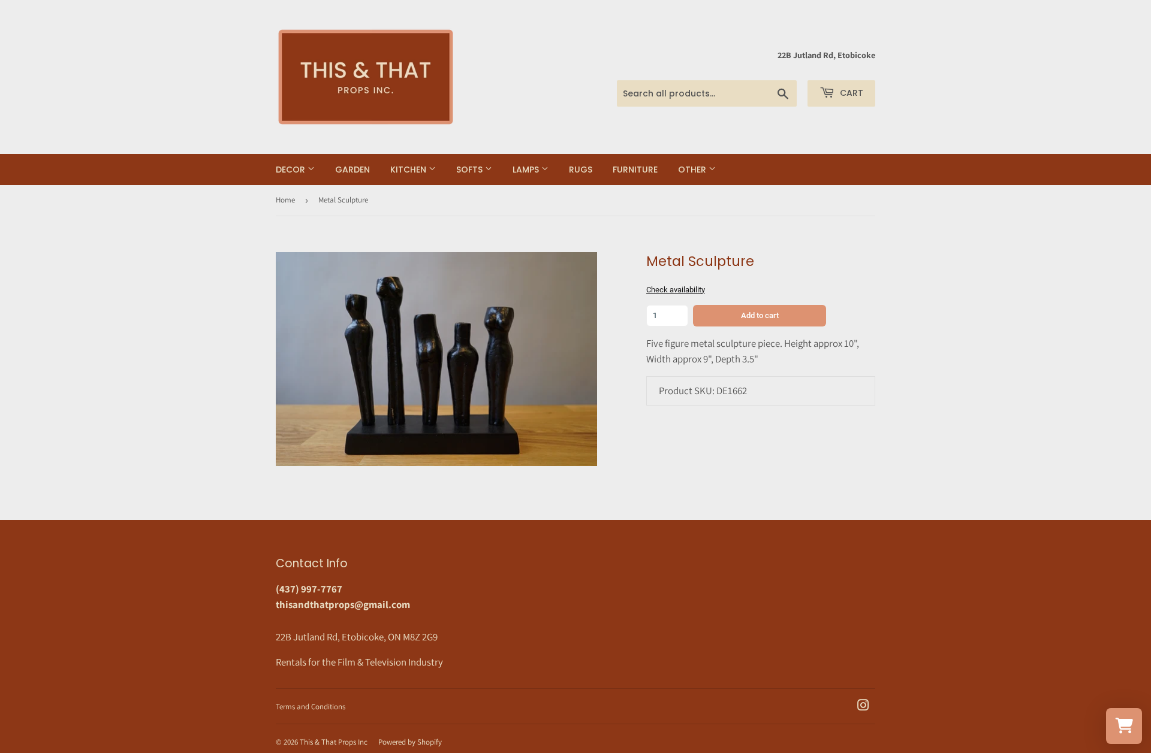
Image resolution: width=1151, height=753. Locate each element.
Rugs (580, 170)
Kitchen (409, 170)
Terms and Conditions (310, 706)
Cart (850, 93)
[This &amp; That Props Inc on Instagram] (863, 706)
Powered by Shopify (410, 742)
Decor (292, 170)
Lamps (527, 170)
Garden (352, 170)
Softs (470, 170)
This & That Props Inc (333, 742)
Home (285, 200)
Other (693, 170)
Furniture (635, 170)
